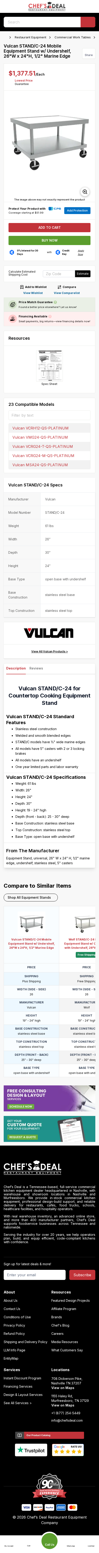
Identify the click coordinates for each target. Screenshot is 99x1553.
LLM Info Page (14, 1350)
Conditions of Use (17, 1317)
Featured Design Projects (70, 1300)
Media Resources (64, 1342)
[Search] (88, 22)
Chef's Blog (60, 1325)
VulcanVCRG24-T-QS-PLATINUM (42, 446)
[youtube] (40, 1464)
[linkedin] (58, 1464)
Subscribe (82, 1275)
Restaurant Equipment (30, 37)
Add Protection (77, 210)
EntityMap (11, 1358)
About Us (10, 1300)
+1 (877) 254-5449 (65, 1413)
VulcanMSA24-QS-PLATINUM (40, 465)
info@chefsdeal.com (67, 1420)
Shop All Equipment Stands (29, 897)
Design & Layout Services (23, 1395)
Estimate (83, 273)
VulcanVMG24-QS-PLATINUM (40, 437)
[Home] (6, 37)
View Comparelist (67, 293)
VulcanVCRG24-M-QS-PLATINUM (43, 455)
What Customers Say (67, 1350)
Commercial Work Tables (73, 37)
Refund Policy (14, 1334)
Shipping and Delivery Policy (25, 1342)
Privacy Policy (14, 1325)
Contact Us (12, 1309)
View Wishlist (33, 293)
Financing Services (18, 1386)
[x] (49, 1464)
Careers (57, 1334)
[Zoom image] (85, 191)
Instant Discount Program (22, 1378)
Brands (56, 1317)
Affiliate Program (63, 1309)
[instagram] (67, 1464)
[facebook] (31, 1464)
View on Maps (62, 1388)
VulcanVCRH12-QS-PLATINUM (40, 428)
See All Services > (18, 1403)
